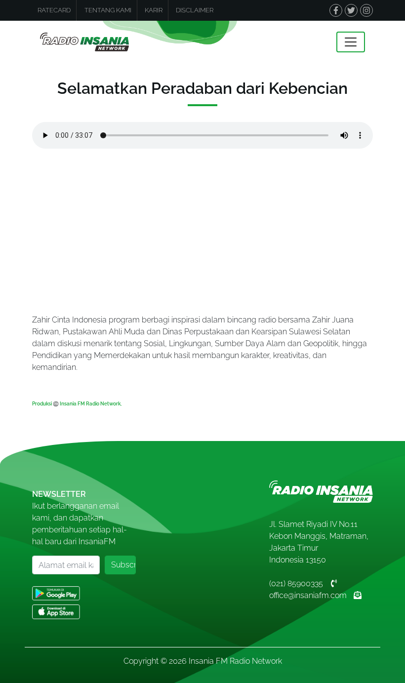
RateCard (54, 10)
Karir (153, 10)
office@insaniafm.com (308, 595)
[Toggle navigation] (350, 42)
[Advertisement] (202, 237)
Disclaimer (194, 10)
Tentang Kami (107, 10)
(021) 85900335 (296, 583)
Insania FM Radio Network (235, 661)
